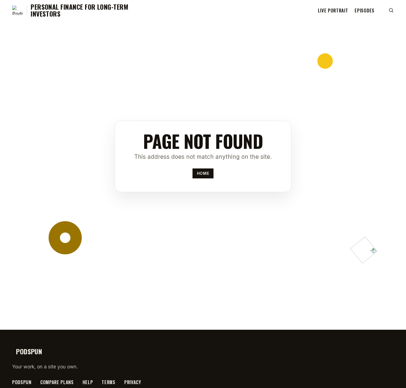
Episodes (364, 10)
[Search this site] (391, 10)
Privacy (132, 382)
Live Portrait (333, 10)
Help (88, 382)
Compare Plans (57, 382)
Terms (108, 382)
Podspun (21, 382)
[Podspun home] (17, 10)
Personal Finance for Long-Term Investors (79, 10)
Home (203, 173)
